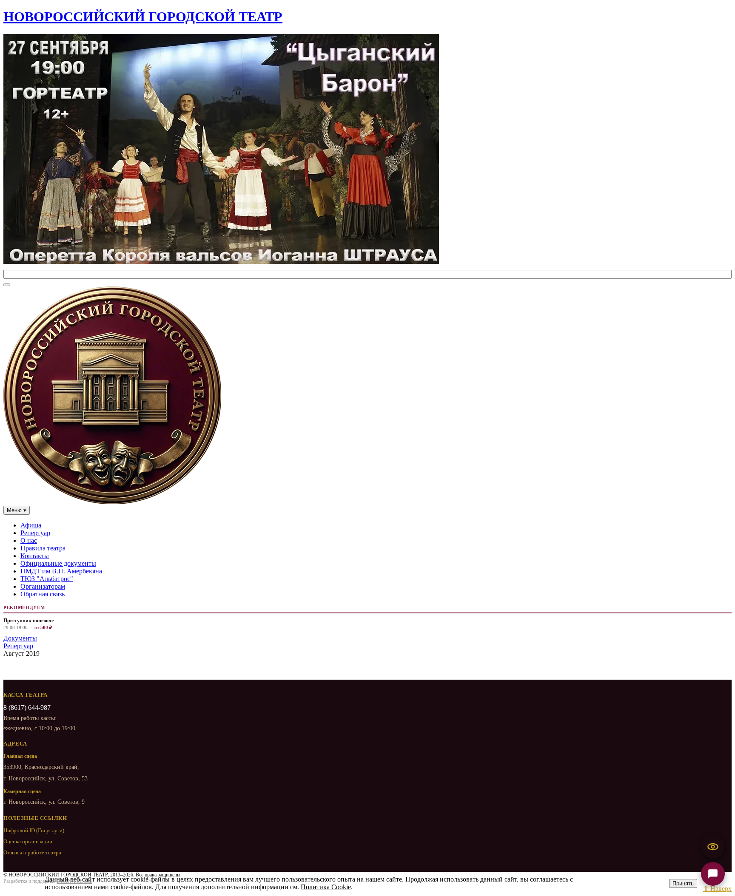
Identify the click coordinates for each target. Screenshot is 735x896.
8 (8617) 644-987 (27, 707)
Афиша (30, 525)
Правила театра (43, 548)
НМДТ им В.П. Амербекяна (61, 571)
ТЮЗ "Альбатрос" (46, 578)
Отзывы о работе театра (32, 852)
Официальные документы (58, 563)
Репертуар (35, 532)
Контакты (34, 555)
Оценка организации (27, 841)
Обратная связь (42, 594)
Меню (16, 510)
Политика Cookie (326, 886)
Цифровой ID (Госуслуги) (33, 830)
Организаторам (42, 586)
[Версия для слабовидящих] (713, 847)
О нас (28, 540)
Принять (683, 883)
